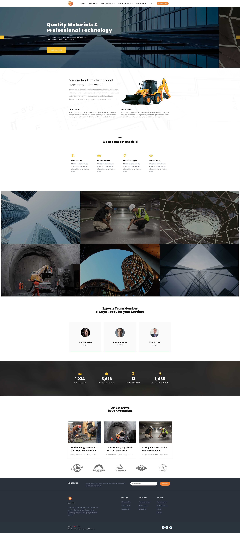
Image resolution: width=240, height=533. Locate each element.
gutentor (93, 455)
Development (125, 505)
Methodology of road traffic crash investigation (84, 449)
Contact (159, 513)
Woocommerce (141, 3)
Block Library (143, 505)
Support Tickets (162, 505)
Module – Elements (124, 3)
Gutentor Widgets (107, 3)
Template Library (144, 502)
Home (82, 3)
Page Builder (125, 509)
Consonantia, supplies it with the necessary (119, 449)
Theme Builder (126, 502)
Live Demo (142, 509)
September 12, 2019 (79, 455)
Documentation (162, 502)
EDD (151, 3)
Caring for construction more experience (154, 449)
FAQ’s (159, 509)
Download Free (162, 3)
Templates (91, 3)
